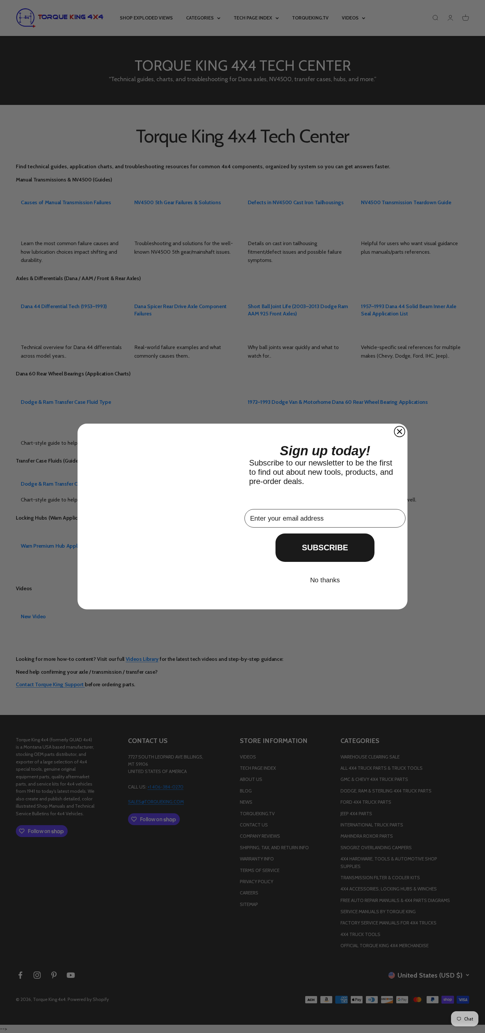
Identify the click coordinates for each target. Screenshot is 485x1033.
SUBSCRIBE (325, 547)
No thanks (325, 580)
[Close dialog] (399, 431)
